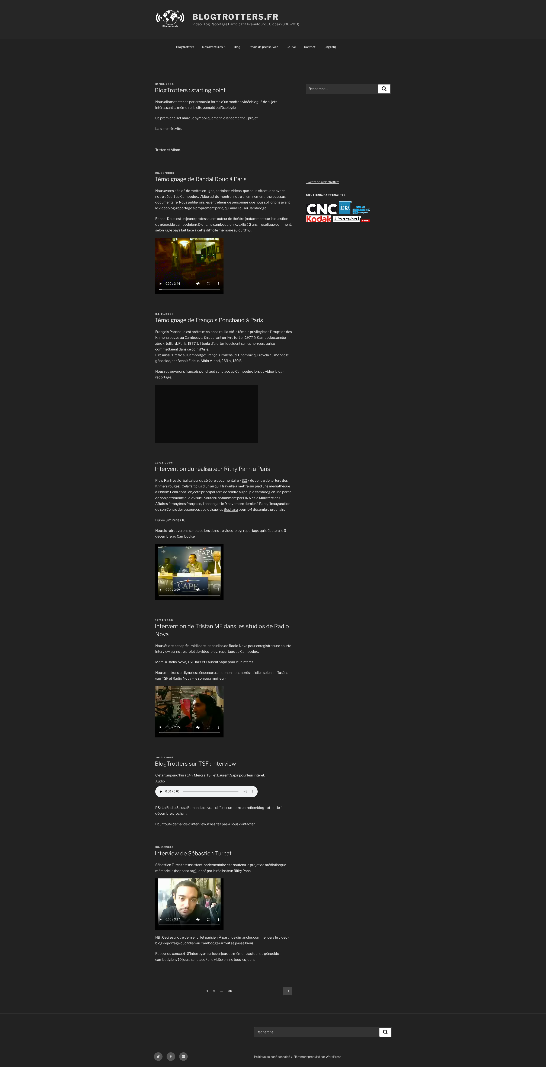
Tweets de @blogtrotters (322, 182)
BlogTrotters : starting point (190, 90)
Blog (237, 47)
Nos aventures (212, 47)
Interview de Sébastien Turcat (193, 853)
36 (231, 991)
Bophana (231, 509)
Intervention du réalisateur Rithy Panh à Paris (212, 468)
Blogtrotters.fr (235, 17)
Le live (291, 47)
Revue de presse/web (263, 47)
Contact (309, 47)
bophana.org (185, 871)
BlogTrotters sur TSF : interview (195, 763)
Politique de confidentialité (272, 1056)
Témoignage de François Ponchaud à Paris (209, 320)
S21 (244, 480)
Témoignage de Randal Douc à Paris (201, 179)
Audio (160, 781)
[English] (330, 47)
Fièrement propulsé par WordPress (317, 1056)
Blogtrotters (185, 47)
